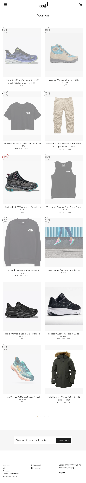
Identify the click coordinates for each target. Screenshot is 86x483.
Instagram (37, 468)
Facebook (37, 465)
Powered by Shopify (66, 468)
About (5, 468)
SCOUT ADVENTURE (73, 465)
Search (6, 471)
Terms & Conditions (10, 474)
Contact (6, 465)
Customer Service (10, 477)
